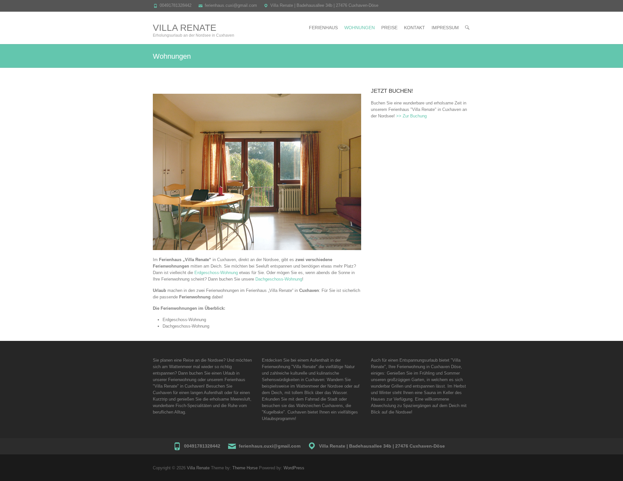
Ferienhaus (323, 27)
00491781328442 (175, 5)
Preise (389, 27)
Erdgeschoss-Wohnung (216, 272)
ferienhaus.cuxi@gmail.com (231, 5)
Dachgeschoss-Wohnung (278, 279)
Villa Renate (184, 28)
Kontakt (414, 27)
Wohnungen (359, 27)
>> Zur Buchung (411, 116)
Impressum (445, 27)
